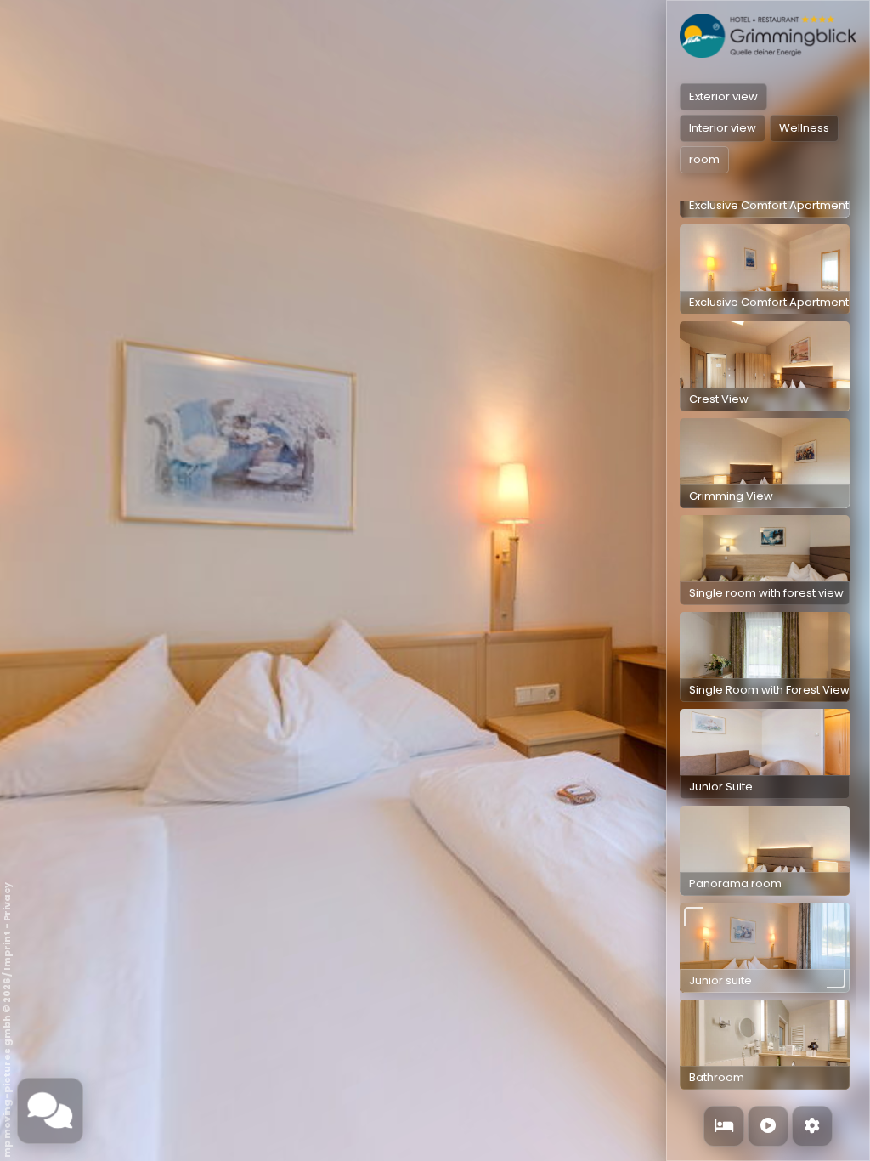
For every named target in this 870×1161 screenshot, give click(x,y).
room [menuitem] (704, 159)
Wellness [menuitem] (804, 128)
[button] (765, 269)
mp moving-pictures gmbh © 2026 (7, 1068)
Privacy (7, 901)
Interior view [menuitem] (722, 128)
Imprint (7, 951)
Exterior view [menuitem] (723, 96)
